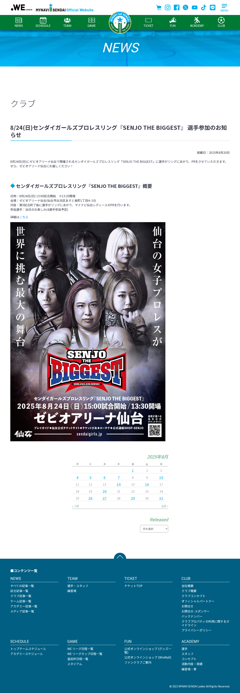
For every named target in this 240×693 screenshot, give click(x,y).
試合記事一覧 (19, 590)
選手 (185, 648)
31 (161, 498)
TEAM (67, 26)
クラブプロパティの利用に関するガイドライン (205, 623)
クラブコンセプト (194, 596)
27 (105, 498)
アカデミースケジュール (26, 653)
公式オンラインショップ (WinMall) (147, 657)
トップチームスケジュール (28, 648)
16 (147, 484)
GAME (92, 26)
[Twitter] (185, 7)
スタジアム (74, 664)
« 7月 (75, 506)
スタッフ (188, 653)
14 (119, 484)
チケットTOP (133, 585)
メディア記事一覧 (22, 611)
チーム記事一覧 (20, 601)
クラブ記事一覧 (20, 596)
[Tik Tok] (203, 7)
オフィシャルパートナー (198, 601)
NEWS (19, 26)
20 (105, 491)
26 (90, 498)
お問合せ (188, 606)
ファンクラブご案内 (137, 662)
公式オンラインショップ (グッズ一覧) (147, 650)
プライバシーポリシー (197, 630)
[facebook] (176, 7)
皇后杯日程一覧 (77, 658)
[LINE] (212, 7)
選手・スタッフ (77, 585)
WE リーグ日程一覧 (80, 648)
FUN (173, 26)
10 (161, 477)
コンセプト (189, 658)
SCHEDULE (43, 26)
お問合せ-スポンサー (196, 611)
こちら (23, 217)
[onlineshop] (158, 7)
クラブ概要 (189, 590)
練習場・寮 (189, 669)
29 (133, 498)
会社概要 (188, 585)
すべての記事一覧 (22, 585)
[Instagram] (167, 7)
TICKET (148, 26)
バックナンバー (192, 616)
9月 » (164, 506)
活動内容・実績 (192, 664)
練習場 (71, 590)
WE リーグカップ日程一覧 (84, 653)
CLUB (221, 26)
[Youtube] (194, 7)
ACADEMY (197, 26)
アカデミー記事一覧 (23, 606)
